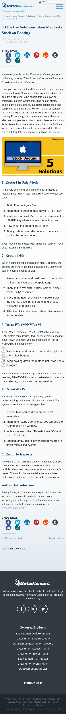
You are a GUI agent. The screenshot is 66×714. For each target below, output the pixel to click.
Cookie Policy (25, 698)
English (45, 2)
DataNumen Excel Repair (33, 653)
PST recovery (55, 132)
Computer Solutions (25, 16)
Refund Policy (55, 698)
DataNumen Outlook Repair (33, 633)
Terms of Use (28, 705)
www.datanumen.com (13, 508)
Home (4, 16)
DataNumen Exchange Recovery (33, 643)
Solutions (12, 16)
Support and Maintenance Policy (37, 701)
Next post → (56, 538)
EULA (55, 701)
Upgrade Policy (14, 701)
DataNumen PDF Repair (33, 658)
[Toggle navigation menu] (59, 6)
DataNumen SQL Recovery (33, 638)
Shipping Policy (40, 698)
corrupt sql (33, 500)
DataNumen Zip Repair (33, 668)
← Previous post (12, 538)
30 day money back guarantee (13, 10)
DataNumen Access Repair (33, 648)
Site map (39, 705)
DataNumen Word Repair (33, 663)
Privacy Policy (11, 698)
